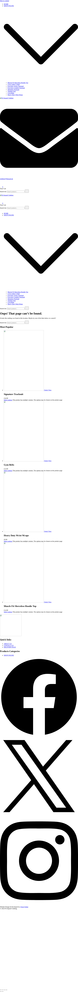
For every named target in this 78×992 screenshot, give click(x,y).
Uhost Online (24, 907)
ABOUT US (8, 644)
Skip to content (4, 1)
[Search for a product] (2, 181)
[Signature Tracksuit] (24, 390)
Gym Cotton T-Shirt (14, 84)
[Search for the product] (27, 191)
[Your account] (1, 184)
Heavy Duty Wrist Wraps (15, 95)
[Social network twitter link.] (39, 815)
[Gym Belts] (24, 461)
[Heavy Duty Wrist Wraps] (24, 531)
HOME (6, 4)
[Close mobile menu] (1, 210)
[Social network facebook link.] (39, 736)
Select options (8, 400)
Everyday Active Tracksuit (16, 86)
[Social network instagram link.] (39, 905)
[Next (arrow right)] (2, 991)
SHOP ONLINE (9, 6)
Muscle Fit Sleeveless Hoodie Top (18, 83)
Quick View (47, 390)
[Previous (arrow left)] (1, 991)
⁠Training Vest (12, 91)
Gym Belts (11, 93)
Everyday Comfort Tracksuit (16, 88)
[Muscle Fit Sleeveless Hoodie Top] (24, 602)
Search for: (3, 191)
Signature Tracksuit (13, 89)
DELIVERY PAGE (10, 647)
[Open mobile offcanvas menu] (1, 193)
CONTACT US (9, 645)
